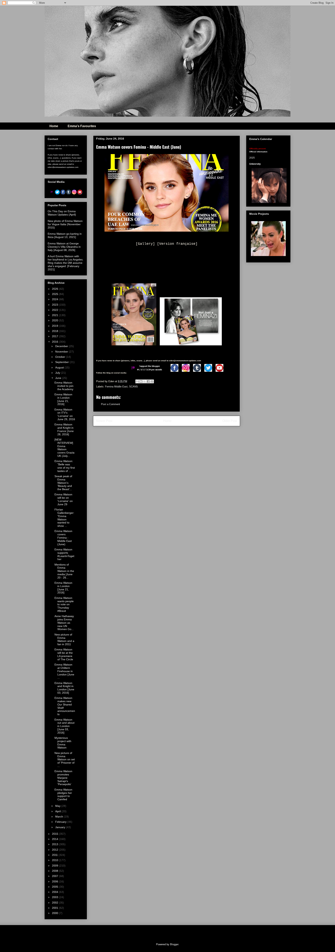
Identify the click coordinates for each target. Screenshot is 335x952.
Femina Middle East (116, 386)
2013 (55, 844)
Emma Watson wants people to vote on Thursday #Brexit (64, 604)
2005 (55, 886)
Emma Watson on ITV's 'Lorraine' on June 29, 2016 (64, 414)
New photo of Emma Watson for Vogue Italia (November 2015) (65, 224)
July (58, 372)
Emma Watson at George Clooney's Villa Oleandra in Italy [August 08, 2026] (64, 247)
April (58, 811)
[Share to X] (145, 381)
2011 (55, 854)
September (62, 362)
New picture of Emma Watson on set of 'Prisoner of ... (64, 759)
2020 (55, 320)
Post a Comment (110, 404)
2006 (55, 881)
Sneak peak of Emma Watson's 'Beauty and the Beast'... (63, 483)
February (61, 821)
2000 (55, 913)
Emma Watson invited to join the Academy (63, 386)
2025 (55, 294)
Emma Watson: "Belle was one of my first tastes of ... (64, 466)
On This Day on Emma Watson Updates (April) (62, 213)
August (60, 367)
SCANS (133, 386)
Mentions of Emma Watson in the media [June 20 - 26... (64, 571)
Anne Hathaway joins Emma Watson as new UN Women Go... (64, 623)
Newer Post (104, 421)
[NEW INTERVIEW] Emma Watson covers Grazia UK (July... (64, 447)
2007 (55, 876)
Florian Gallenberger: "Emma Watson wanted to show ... (64, 517)
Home (53, 126)
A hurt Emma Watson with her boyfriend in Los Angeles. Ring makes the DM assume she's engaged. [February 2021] (65, 263)
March (59, 816)
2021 (55, 315)
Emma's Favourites (82, 126)
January (60, 827)
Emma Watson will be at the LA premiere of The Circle (63, 654)
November (62, 351)
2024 (55, 299)
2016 (55, 341)
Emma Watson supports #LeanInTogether (64, 554)
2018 (55, 331)
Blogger (174, 944)
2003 (55, 897)
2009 (55, 865)
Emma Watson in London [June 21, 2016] (63, 399)
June (58, 377)
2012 (55, 849)
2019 (55, 325)
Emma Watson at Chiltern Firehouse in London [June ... (64, 671)
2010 (55, 860)
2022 (55, 309)
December (62, 346)
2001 (55, 907)
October (60, 356)
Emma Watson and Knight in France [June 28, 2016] (64, 429)
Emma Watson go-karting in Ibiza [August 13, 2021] (65, 235)
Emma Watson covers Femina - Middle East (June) (63, 537)
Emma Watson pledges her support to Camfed (63, 794)
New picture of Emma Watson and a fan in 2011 (64, 639)
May (58, 805)
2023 (55, 304)
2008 (55, 870)
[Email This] (137, 381)
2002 (55, 902)
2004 (55, 891)
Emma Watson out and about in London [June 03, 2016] (64, 726)
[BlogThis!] (141, 381)
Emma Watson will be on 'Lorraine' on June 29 (63, 499)
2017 (55, 336)
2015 (55, 833)
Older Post (229, 421)
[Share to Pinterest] (152, 381)
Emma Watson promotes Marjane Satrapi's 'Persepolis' (63, 778)
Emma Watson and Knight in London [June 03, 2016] (64, 687)
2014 (55, 839)
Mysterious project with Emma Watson (62, 742)
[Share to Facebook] (148, 381)
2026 (55, 288)
